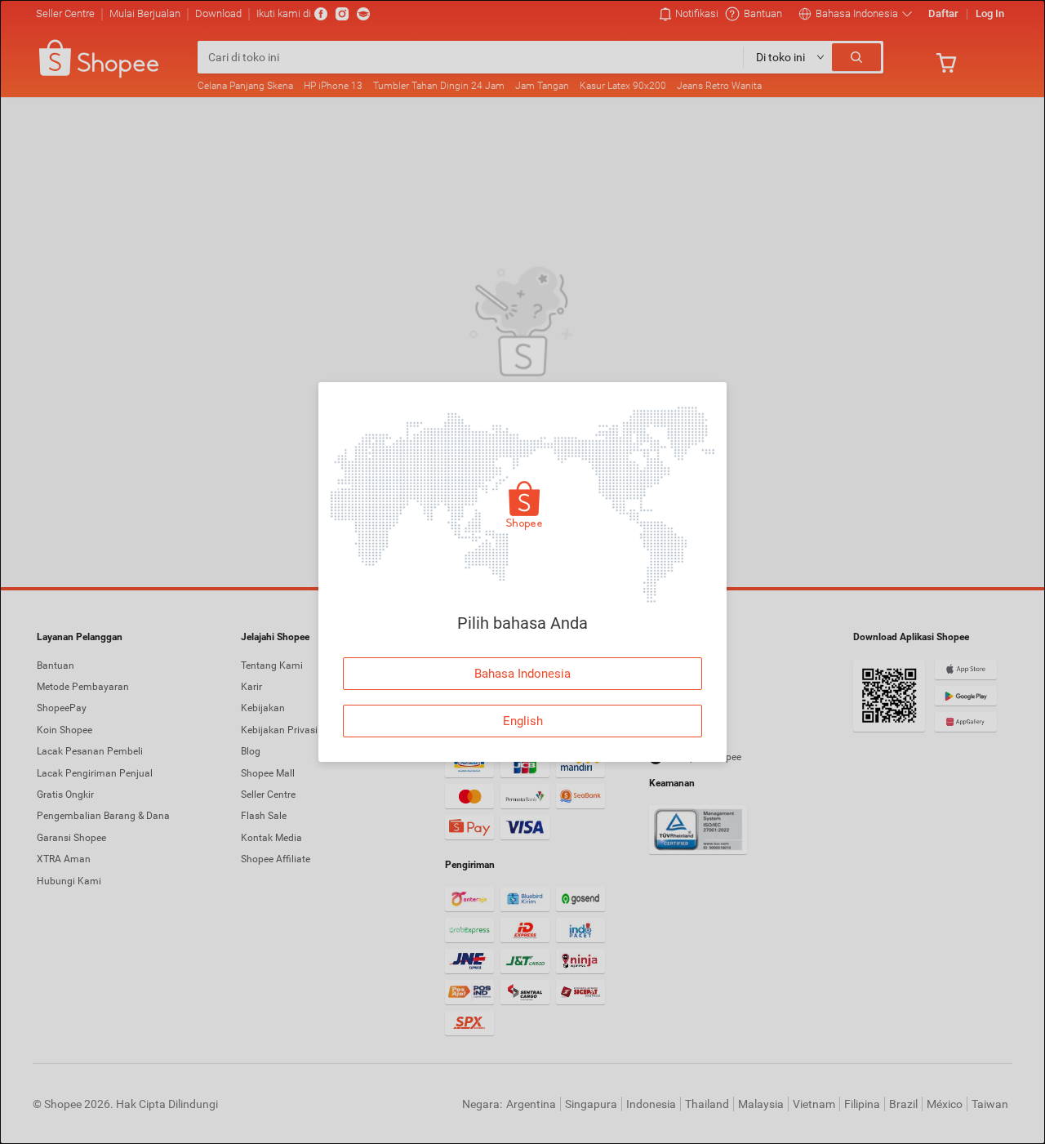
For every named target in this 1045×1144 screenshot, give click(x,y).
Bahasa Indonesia (522, 673)
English (523, 721)
